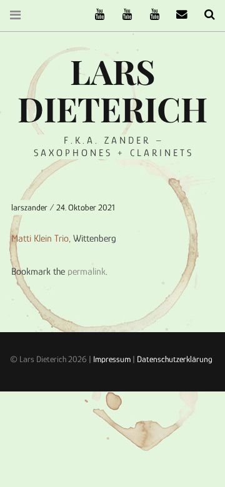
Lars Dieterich (113, 90)
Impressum (112, 359)
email (177, 15)
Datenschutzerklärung (174, 359)
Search (205, 15)
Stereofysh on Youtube (122, 15)
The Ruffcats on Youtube (95, 15)
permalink (87, 271)
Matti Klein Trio (40, 238)
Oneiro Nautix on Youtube (150, 15)
